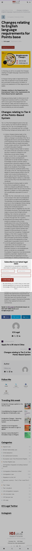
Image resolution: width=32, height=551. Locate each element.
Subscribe (7, 280)
